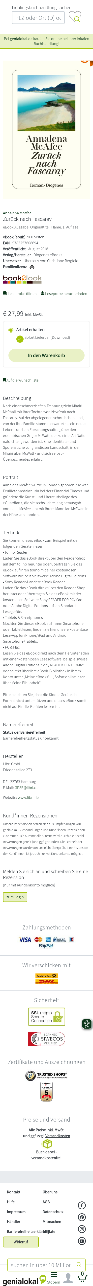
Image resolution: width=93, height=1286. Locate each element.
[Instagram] (82, 1229)
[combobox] (41, 1265)
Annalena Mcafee (17, 213)
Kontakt (13, 1192)
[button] (54, 1279)
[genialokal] (24, 1280)
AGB (46, 1201)
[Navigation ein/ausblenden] (68, 1278)
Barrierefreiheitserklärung (23, 1231)
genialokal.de (21, 38)
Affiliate (49, 1231)
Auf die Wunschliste (22, 380)
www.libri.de (28, 797)
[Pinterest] (82, 1218)
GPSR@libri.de (26, 787)
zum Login (15, 897)
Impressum (16, 1211)
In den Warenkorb (46, 355)
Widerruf (21, 1241)
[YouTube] (82, 1241)
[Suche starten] (79, 1265)
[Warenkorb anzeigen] (83, 1280)
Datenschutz (53, 1211)
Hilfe (11, 1201)
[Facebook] (82, 1206)
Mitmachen (52, 1221)
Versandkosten (57, 1135)
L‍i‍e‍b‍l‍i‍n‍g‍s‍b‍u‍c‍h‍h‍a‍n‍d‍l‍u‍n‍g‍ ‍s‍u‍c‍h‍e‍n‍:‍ (42, 7)
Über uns (50, 1192)
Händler (13, 1221)
